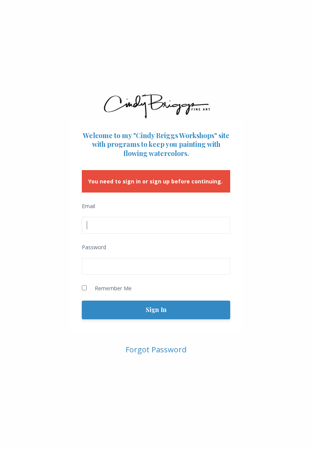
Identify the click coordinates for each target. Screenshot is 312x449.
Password (94, 247)
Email (88, 206)
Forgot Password (156, 349)
